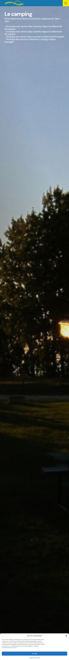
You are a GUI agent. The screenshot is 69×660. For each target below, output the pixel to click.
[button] (66, 636)
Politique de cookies (34, 657)
